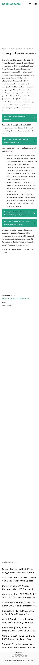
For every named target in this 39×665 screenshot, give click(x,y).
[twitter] (16, 656)
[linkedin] (26, 656)
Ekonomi (12, 299)
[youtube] (19, 656)
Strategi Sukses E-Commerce (19, 53)
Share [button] (4, 302)
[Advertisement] (19, 26)
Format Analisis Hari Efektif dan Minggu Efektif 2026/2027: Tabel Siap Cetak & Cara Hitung (18, 572)
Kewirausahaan (23, 299)
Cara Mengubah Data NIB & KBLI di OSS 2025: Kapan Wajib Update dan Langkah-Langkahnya (19, 580)
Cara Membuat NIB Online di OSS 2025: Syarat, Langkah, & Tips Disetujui (18, 639)
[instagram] (22, 656)
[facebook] (13, 656)
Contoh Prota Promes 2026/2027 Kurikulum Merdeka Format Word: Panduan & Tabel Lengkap (18, 605)
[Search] (30, 4)
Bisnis (4, 299)
